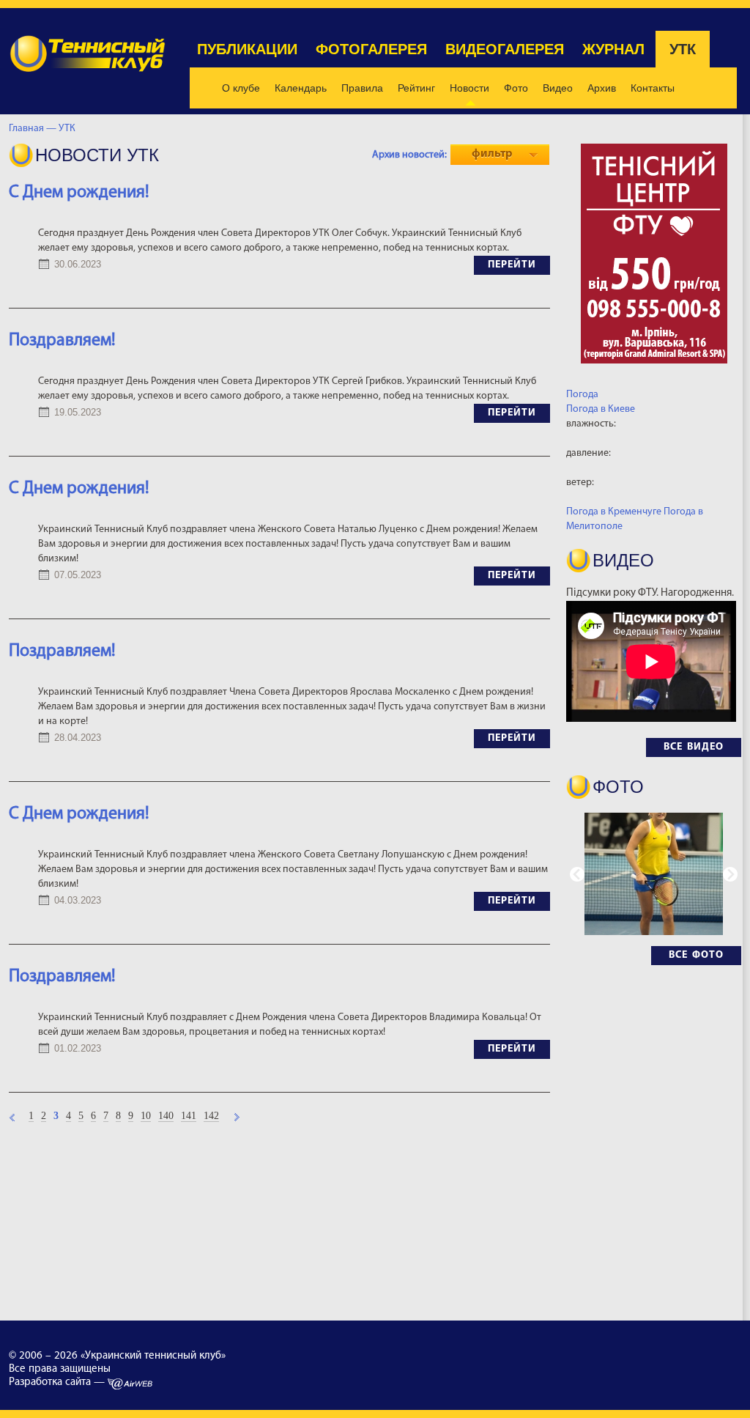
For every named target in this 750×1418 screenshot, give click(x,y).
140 (166, 1116)
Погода (582, 394)
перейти (512, 264)
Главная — (32, 128)
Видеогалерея (504, 49)
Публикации (247, 49)
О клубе (241, 88)
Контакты (653, 88)
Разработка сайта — (58, 1382)
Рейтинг (416, 88)
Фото (516, 88)
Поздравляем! (62, 341)
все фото (696, 955)
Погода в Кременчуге (613, 511)
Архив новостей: (409, 154)
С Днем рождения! (79, 193)
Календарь (301, 88)
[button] (730, 874)
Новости (469, 88)
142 (211, 1116)
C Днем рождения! (79, 814)
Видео (558, 88)
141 (188, 1116)
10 (146, 1116)
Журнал (613, 49)
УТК (682, 49)
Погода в (600, 409)
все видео (694, 747)
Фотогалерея (371, 49)
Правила (362, 88)
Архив (601, 88)
